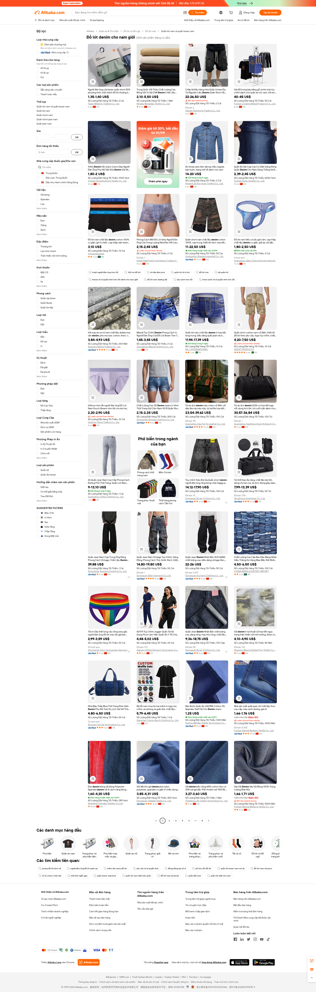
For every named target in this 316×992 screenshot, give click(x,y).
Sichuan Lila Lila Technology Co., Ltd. (106, 724)
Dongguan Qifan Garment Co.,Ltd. (154, 575)
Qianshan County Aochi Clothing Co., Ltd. (158, 720)
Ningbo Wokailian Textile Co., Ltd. (153, 103)
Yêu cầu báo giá (145, 908)
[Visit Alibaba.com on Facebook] (235, 939)
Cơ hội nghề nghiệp (51, 917)
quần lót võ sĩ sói (182, 272)
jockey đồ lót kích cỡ (51, 868)
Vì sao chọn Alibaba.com (53, 899)
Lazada (158, 977)
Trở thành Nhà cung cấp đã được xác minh (252, 919)
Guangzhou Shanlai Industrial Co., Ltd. (204, 256)
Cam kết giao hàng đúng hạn (103, 911)
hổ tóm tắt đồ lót (203, 868)
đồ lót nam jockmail (170, 876)
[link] (311, 960)
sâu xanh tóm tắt (185, 279)
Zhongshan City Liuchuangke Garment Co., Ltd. (109, 650)
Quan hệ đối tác (241, 927)
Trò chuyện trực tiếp (195, 905)
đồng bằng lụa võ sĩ (177, 868)
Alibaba (90, 31)
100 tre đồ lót (134, 272)
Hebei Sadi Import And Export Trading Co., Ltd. (158, 260)
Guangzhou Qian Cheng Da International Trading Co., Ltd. (255, 260)
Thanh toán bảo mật (99, 899)
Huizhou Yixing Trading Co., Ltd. (103, 422)
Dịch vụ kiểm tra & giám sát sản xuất (107, 924)
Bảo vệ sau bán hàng (99, 917)
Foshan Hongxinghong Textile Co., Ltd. (107, 181)
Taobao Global (171, 977)
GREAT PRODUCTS (244, 349)
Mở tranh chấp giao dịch (197, 911)
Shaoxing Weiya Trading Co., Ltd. (104, 346)
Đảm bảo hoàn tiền (99, 905)
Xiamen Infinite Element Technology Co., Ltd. (158, 650)
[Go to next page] (209, 821)
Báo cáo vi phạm (193, 930)
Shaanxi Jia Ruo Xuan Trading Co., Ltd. (204, 183)
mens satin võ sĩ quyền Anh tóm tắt (218, 279)
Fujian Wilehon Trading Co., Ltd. (103, 103)
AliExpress (111, 977)
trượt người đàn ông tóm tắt (105, 272)
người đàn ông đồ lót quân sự (84, 868)
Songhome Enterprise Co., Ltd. (249, 498)
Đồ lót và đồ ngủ (132, 31)
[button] (185, 13)
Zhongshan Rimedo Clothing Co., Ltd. (155, 419)
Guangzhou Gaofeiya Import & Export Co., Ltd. (255, 424)
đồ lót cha (204, 272)
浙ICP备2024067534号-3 (242, 987)
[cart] (231, 13)
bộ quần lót (223, 272)
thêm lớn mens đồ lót (117, 868)
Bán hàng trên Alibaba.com (247, 899)
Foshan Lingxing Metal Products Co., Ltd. (255, 103)
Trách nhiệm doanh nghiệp (54, 911)
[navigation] (60, 426)
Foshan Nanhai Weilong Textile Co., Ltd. (254, 730)
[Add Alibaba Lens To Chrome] (89, 962)
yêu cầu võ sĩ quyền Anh (147, 868)
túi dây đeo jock (157, 272)
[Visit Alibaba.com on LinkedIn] (242, 939)
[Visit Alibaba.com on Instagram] (255, 939)
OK (77, 137)
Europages (205, 977)
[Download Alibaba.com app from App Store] (239, 962)
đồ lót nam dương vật (157, 279)
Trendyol (193, 977)
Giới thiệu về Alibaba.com (55, 892)
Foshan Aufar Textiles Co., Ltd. (249, 181)
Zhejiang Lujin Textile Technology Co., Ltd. (206, 800)
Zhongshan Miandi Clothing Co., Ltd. (155, 346)
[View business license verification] (187, 987)
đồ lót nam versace (263, 868)
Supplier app (161, 962)
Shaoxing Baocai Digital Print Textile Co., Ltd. (255, 650)
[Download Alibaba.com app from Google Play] (264, 962)
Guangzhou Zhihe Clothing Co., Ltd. (106, 496)
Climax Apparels (96, 253)
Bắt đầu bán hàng (242, 905)
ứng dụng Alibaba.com (214, 962)
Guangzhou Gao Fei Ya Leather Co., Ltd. (205, 424)
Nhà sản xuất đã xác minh (150, 902)
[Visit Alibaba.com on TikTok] (268, 939)
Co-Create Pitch (49, 905)
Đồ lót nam (150, 31)
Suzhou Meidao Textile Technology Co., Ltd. (206, 723)
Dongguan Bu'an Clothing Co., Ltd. (202, 498)
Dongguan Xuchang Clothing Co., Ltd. (204, 575)
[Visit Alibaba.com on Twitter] (248, 939)
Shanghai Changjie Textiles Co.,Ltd (105, 803)
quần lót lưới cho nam (221, 876)
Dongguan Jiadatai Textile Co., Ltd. (154, 800)
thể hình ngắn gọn (79, 876)
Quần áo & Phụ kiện (109, 31)
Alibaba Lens (54, 962)
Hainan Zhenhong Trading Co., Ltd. (202, 110)
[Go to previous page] (156, 821)
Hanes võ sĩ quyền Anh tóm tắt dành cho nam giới (115, 279)
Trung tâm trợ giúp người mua (200, 899)
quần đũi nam (194, 876)
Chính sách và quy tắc (100, 930)
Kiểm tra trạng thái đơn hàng (247, 911)
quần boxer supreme (106, 876)
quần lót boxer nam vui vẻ (232, 868)
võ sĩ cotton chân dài (51, 876)
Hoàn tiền (190, 917)
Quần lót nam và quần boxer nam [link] (177, 31)
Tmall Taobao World (142, 977)
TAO (184, 977)
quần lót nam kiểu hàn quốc (138, 876)
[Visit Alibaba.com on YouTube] (262, 939)
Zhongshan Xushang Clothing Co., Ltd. (107, 571)
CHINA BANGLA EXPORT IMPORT (251, 571)
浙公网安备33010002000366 (211, 987)
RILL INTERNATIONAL (196, 349)
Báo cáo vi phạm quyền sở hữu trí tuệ (204, 924)
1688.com (124, 977)
